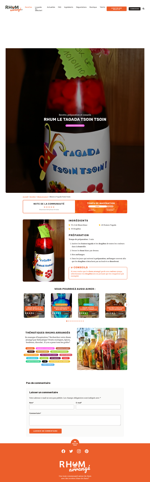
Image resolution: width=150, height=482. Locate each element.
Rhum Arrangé (42, 197)
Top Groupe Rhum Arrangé (59, 361)
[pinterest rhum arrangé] (86, 451)
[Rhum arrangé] (14, 8)
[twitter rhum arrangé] (71, 451)
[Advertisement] (75, 33)
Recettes (28, 7)
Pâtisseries (55, 358)
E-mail (79, 403)
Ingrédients (68, 7)
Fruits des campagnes (59, 351)
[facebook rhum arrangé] (63, 451)
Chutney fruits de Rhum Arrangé (115, 308)
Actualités (51, 7)
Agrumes (30, 348)
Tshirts (102, 7)
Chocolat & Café (63, 348)
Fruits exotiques (31, 355)
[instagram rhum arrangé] (79, 451)
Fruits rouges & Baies (49, 355)
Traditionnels (48, 364)
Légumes (44, 358)
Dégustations (81, 7)
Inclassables (32, 358)
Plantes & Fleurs (33, 361)
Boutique (93, 7)
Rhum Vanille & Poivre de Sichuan (34, 308)
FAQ (59, 7)
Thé (44, 361)
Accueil (25, 197)
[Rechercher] (143, 8)
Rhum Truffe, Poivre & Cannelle (88, 308)
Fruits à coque (42, 351)
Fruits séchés (66, 355)
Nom (31, 403)
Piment (65, 358)
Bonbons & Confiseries (75, 125)
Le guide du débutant (38, 8)
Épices (31, 351)
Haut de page (75, 444)
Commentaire (35, 413)
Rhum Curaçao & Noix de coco (61, 308)
